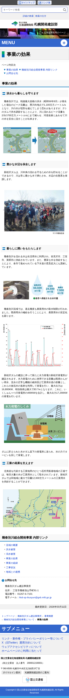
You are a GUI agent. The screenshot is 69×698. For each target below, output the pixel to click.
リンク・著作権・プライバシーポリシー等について (32, 638)
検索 (64, 10)
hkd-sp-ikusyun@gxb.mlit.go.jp (35, 597)
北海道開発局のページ (55, 32)
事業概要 (48, 616)
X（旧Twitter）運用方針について (21, 642)
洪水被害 (10, 549)
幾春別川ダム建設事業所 (30, 616)
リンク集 (46, 2)
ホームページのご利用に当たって (22, 650)
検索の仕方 (40, 16)
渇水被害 (10, 554)
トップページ (8, 616)
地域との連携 (13, 571)
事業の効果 (12, 69)
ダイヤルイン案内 (11, 672)
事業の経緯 (12, 563)
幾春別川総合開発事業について (19, 619)
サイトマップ (28, 2)
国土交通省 (34, 679)
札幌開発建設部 (35, 25)
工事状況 (10, 567)
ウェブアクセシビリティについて (22, 646)
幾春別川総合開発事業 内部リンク (39, 69)
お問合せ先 (12, 73)
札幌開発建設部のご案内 (37, 672)
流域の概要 (12, 545)
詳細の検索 (28, 16)
